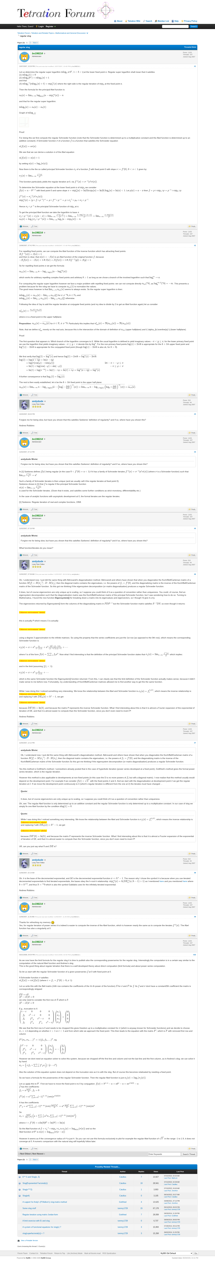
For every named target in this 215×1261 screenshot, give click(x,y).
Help (176, 21)
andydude (37, 401)
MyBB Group (46, 1258)
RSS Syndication (109, 1253)
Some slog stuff (29, 1208)
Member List (163, 21)
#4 (195, 452)
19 (141, 1183)
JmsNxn (175, 1190)
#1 (195, 66)
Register (49, 26)
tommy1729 (123, 1208)
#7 (195, 743)
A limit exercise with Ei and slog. (36, 1221)
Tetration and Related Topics (42, 33)
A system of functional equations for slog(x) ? (42, 1227)
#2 (195, 245)
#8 (195, 873)
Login (41, 26)
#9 (195, 917)
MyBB (28, 1258)
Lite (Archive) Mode (74, 1253)
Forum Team (22, 1253)
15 (141, 1208)
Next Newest (37, 1154)
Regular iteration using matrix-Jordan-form (40, 1214)
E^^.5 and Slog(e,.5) (31, 1177)
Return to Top (59, 1253)
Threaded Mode (190, 47)
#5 (195, 528)
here (162, 881)
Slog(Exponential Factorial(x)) (35, 1183)
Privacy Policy (190, 21)
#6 (195, 574)
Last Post (167, 1178)
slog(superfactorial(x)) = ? (33, 1233)
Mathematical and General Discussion (70, 33)
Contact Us (33, 1253)
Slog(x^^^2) (27, 1189)
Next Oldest (25, 1154)
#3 (195, 414)
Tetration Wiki (134, 21)
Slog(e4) (26, 1196)
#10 (194, 955)
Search (149, 21)
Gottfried (122, 1202)
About (119, 21)
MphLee (174, 1178)
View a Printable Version (29, 1240)
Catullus (122, 1177)
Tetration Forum (23, 33)
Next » (35, 43)
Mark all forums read (92, 1253)
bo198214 (75, 66)
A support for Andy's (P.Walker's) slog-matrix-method (45, 1202)
